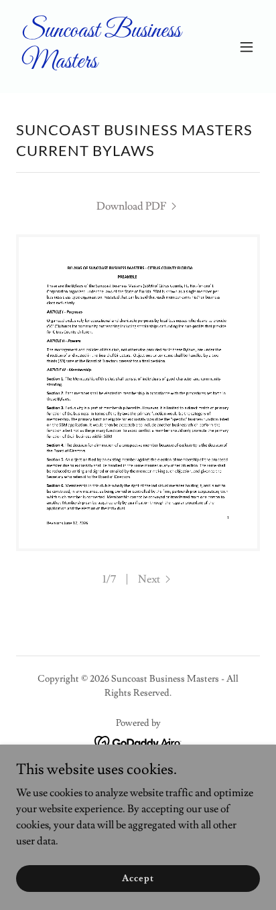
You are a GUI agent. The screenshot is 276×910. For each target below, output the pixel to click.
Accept (137, 878)
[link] (101, 64)
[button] (246, 46)
